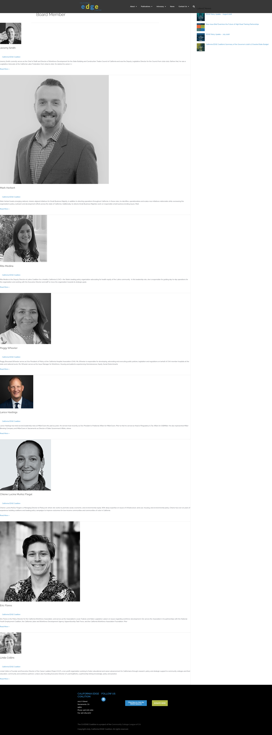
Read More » (4, 69)
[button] (194, 6)
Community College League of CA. (126, 724)
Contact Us (183, 6)
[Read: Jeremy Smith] (10, 33)
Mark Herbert (7, 187)
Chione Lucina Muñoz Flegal (16, 494)
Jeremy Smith (8, 47)
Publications (145, 6)
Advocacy (160, 6)
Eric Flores (6, 605)
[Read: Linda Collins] (10, 643)
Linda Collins (7, 657)
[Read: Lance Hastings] (16, 392)
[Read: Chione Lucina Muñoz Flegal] (25, 465)
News (172, 6)
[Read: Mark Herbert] (54, 129)
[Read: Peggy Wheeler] (25, 318)
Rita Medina (6, 266)
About (132, 6)
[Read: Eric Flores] (40, 561)
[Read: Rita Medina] (23, 238)
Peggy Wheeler (9, 348)
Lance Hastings (8, 412)
